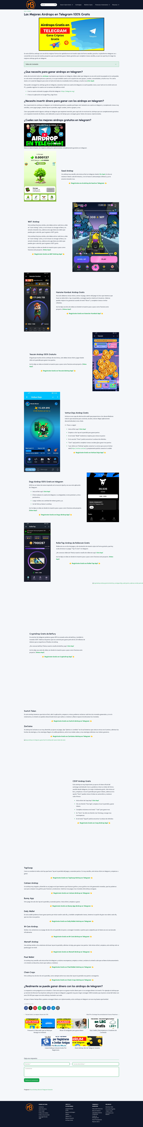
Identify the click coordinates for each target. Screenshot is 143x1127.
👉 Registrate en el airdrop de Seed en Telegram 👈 (88, 183)
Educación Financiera (97, 1108)
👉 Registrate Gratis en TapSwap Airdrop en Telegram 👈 (71, 878)
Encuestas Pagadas (110, 1109)
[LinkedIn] (49, 1008)
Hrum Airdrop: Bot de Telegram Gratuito (41, 1089)
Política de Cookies (43, 1113)
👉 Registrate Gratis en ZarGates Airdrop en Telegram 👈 (71, 736)
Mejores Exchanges (70, 1112)
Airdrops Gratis (69, 1120)
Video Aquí (46, 250)
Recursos (114, 5)
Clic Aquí (102, 174)
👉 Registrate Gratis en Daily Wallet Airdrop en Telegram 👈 (71, 921)
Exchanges (78, 5)
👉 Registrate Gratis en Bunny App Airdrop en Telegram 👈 (71, 906)
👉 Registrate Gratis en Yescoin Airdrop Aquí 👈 (58, 371)
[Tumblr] (44, 1008)
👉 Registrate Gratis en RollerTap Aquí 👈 (84, 563)
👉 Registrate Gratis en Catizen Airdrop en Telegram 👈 (71, 893)
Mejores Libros (96, 1121)
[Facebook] (26, 1008)
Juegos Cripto (109, 1111)
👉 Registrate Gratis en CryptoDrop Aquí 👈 (58, 657)
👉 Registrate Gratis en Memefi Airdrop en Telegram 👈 (71, 952)
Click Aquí (82, 429)
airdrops (46, 76)
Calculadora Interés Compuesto (97, 1113)
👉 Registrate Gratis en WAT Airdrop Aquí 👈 (48, 254)
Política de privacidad (44, 1115)
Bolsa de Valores (96, 1110)
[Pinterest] (35, 1008)
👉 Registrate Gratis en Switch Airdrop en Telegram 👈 (71, 721)
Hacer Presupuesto (97, 1119)
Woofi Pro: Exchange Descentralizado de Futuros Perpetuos (102, 1014)
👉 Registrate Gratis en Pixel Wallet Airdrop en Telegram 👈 (72, 967)
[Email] (58, 1008)
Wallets (67, 1114)
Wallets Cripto (88, 5)
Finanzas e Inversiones (101, 5)
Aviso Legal (41, 1111)
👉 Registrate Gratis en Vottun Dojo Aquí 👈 (89, 452)
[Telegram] (53, 1008)
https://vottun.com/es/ (79, 448)
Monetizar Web (109, 1107)
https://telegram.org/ (68, 91)
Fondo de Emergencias (95, 1116)
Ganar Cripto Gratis (65, 5)
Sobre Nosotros (43, 1109)
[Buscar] (55, 4)
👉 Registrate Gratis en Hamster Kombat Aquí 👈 (85, 313)
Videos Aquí (67, 309)
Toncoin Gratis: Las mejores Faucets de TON (36, 1014)
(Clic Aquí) (90, 81)
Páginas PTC (68, 1116)
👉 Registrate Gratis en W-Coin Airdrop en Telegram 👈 (71, 936)
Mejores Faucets (69, 1118)
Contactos (41, 1107)
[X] (31, 1008)
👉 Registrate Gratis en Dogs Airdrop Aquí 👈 (55, 515)
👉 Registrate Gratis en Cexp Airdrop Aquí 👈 (93, 823)
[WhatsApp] (40, 1008)
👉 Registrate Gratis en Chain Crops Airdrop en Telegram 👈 (71, 980)
